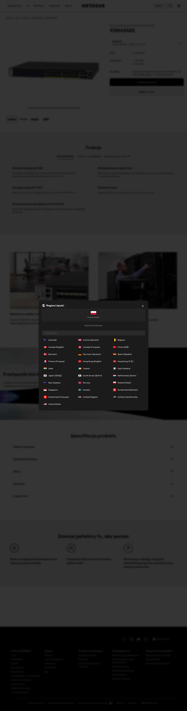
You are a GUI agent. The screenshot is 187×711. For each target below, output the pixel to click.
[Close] (143, 306)
